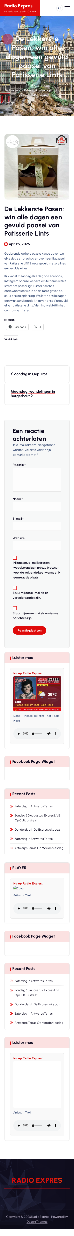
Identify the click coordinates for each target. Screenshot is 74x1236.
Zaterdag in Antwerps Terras (34, 806)
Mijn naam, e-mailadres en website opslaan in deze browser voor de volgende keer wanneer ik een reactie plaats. (36, 570)
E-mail (18, 518)
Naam (18, 499)
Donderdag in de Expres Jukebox (37, 829)
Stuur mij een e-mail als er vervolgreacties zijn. (30, 595)
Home (35, 85)
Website (19, 538)
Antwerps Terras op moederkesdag (39, 848)
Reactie (19, 464)
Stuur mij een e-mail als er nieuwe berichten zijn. (36, 615)
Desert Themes (37, 1221)
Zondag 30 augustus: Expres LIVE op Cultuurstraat (37, 817)
